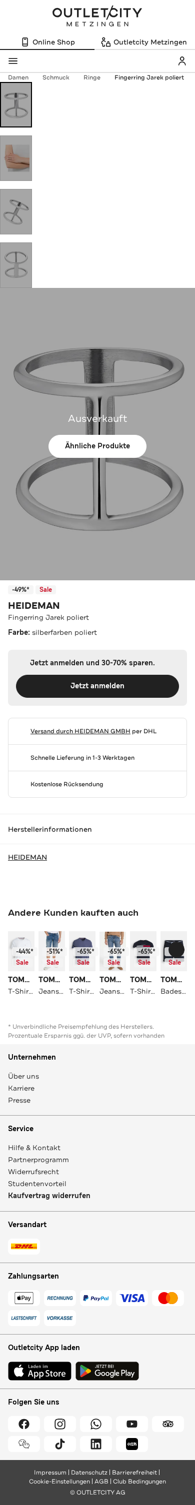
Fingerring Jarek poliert (149, 77)
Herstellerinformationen (50, 829)
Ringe (92, 77)
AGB (101, 1482)
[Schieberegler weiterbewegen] (176, 950)
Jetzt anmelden (97, 686)
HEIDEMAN (34, 605)
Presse (19, 1100)
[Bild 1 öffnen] (16, 104)
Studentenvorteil (37, 1183)
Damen (18, 77)
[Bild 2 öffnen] (16, 158)
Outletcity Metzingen (97, 17)
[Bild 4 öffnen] (16, 265)
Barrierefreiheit (134, 1473)
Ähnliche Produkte (97, 446)
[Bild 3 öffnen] (16, 211)
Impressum (50, 1473)
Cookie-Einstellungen (59, 1482)
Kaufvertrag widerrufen (49, 1196)
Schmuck (56, 77)
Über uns (23, 1076)
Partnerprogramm (38, 1159)
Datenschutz (89, 1473)
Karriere (21, 1088)
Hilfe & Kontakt (34, 1147)
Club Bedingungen (139, 1482)
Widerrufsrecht (33, 1171)
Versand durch (80, 731)
